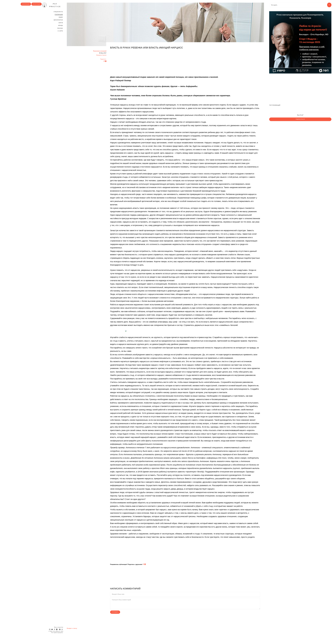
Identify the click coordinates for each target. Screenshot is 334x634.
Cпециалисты (58, 11)
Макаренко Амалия (101, 55)
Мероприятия (58, 20)
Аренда (60, 25)
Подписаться (300, 119)
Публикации (59, 14)
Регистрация (36, 4)
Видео (61, 17)
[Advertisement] (162, 63)
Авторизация (26, 4)
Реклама (60, 28)
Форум (61, 22)
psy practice (55, 5)
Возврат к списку (72, 628)
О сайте (60, 31)
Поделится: (103, 59)
